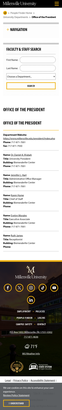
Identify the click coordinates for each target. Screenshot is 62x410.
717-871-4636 (31, 336)
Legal (8, 380)
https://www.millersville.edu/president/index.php (29, 138)
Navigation (18, 29)
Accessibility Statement (43, 380)
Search (31, 85)
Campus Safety (24, 324)
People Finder (25, 317)
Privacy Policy (20, 380)
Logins (41, 317)
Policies (40, 311)
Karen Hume (17, 195)
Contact (41, 324)
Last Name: (12, 68)
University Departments (15, 17)
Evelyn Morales (19, 215)
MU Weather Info (31, 353)
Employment (24, 311)
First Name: (12, 59)
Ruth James (17, 235)
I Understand (16, 403)
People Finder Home (21, 12)
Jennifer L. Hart (19, 175)
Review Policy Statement (16, 395)
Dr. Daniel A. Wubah (21, 154)
